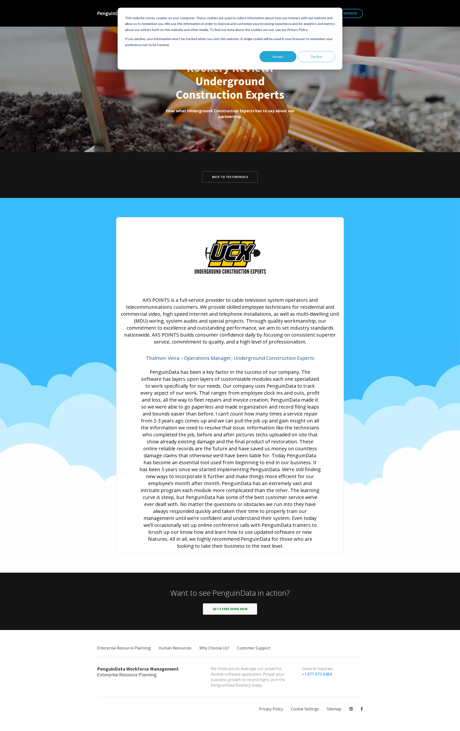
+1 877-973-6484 (317, 674)
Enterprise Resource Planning (124, 648)
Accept (277, 56)
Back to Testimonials (230, 177)
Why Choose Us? (214, 648)
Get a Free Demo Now (230, 609)
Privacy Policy (271, 709)
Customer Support (253, 648)
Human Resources (175, 648)
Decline (316, 56)
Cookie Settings (305, 709)
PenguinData (111, 13)
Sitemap (334, 709)
